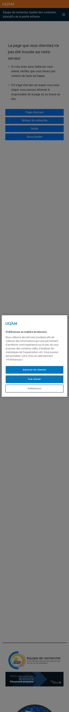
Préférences (34, 388)
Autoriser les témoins (34, 370)
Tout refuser (34, 379)
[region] (34, 356)
